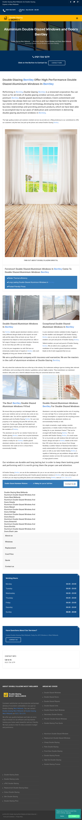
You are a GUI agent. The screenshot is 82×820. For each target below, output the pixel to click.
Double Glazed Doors (51, 697)
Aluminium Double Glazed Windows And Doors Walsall (19, 505)
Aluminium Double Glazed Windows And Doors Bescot (19, 515)
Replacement (10, 548)
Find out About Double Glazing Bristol (41, 260)
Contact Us (69, 484)
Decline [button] (62, 816)
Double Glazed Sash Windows (54, 710)
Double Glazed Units (51, 706)
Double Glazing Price (11, 801)
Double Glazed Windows (52, 692)
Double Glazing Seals (11, 775)
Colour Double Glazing (11, 792)
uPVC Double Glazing (11, 783)
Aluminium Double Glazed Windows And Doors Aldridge (19, 510)
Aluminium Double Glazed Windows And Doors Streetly (19, 500)
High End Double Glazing (52, 760)
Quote (7, 560)
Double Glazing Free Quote (53, 723)
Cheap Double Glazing (51, 742)
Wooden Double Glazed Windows (55, 719)
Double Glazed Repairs (52, 701)
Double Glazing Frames (52, 764)
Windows (9, 541)
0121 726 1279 (10, 10)
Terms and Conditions (9, 816)
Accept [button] (74, 816)
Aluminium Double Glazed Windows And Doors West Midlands (19, 496)
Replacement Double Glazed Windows (57, 738)
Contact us (9, 566)
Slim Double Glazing (11, 796)
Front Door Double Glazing (53, 751)
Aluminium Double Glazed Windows (56, 733)
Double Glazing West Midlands (16, 492)
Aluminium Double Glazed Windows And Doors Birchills (19, 525)
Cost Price (9, 554)
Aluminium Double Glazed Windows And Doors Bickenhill (19, 520)
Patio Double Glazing (51, 747)
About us (9, 535)
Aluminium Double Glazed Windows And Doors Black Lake (19, 530)
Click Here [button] (68, 812)
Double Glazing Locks (11, 779)
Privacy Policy (19, 816)
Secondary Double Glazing (53, 714)
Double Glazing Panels (52, 755)
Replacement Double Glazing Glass (16, 788)
